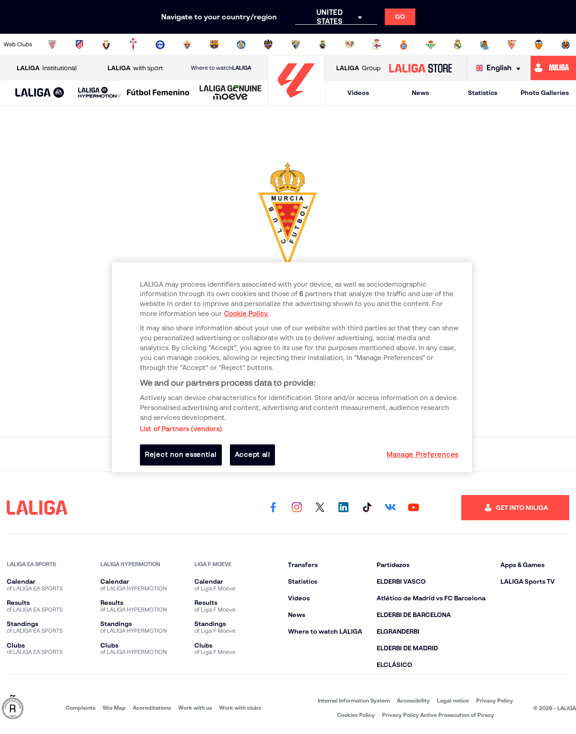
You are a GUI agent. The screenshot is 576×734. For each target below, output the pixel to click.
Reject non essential (181, 455)
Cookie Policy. (246, 314)
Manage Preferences (423, 455)
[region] (292, 367)
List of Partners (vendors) (181, 429)
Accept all (252, 455)
